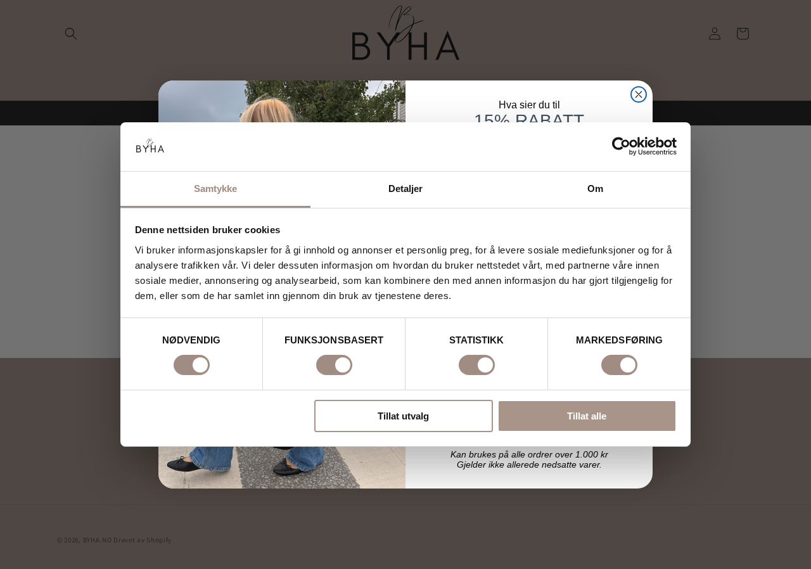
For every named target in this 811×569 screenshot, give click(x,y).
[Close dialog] (638, 94)
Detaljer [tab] (405, 188)
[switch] (334, 365)
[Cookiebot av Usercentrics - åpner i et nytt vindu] (621, 146)
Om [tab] (595, 188)
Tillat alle (586, 416)
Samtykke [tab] (216, 188)
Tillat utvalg (403, 416)
